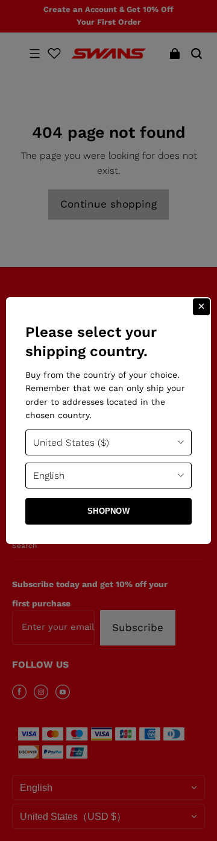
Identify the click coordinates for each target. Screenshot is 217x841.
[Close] (201, 306)
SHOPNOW (108, 511)
